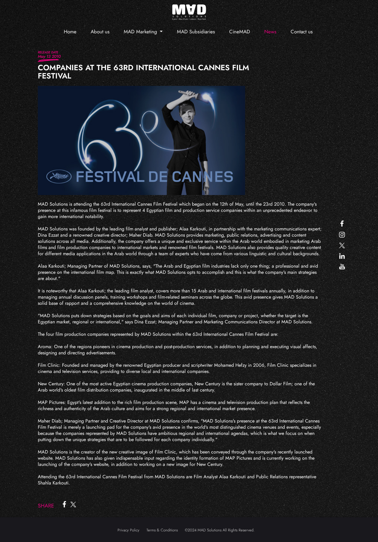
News (270, 31)
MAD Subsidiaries (196, 31)
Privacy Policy (128, 530)
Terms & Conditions (162, 530)
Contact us (302, 31)
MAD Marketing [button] (141, 31)
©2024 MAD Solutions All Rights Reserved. (220, 530)
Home (70, 31)
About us (100, 31)
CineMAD (239, 31)
